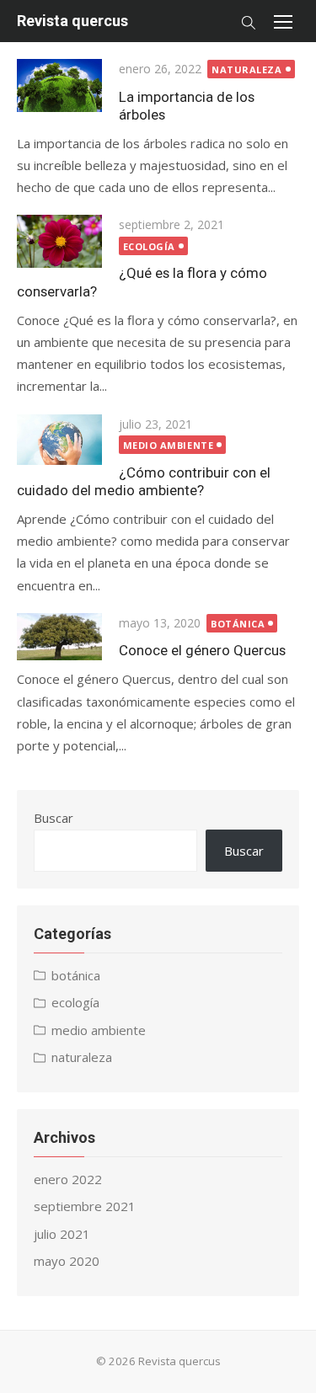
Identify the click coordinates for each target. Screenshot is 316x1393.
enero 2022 (68, 1179)
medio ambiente (168, 445)
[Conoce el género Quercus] (59, 637)
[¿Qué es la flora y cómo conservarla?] (59, 241)
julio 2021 (62, 1233)
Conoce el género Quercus (202, 650)
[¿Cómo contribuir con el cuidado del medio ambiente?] (59, 439)
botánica (238, 623)
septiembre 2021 (85, 1206)
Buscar (53, 817)
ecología (149, 246)
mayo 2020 (66, 1260)
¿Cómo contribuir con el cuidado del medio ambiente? (143, 481)
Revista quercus (72, 20)
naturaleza (247, 69)
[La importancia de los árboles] (59, 85)
